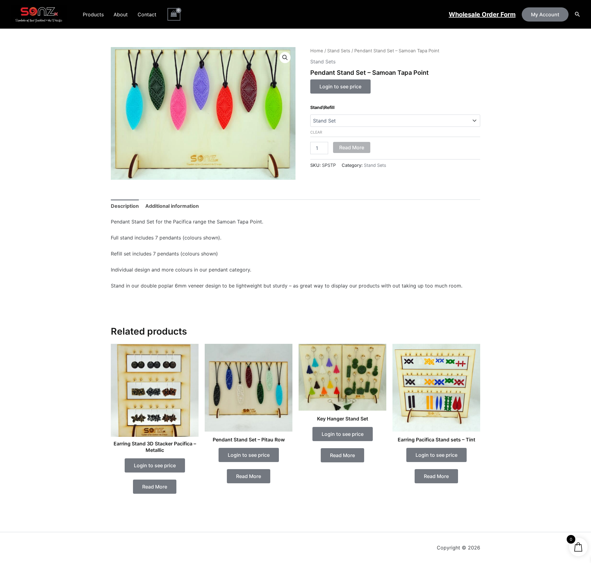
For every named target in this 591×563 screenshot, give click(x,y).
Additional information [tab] (172, 206)
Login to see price (340, 86)
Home (316, 51)
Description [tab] (125, 206)
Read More (351, 147)
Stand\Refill (322, 107)
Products (93, 14)
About (121, 14)
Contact (147, 14)
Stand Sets (338, 51)
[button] (545, 14)
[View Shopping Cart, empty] (173, 14)
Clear (316, 132)
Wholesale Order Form (482, 14)
